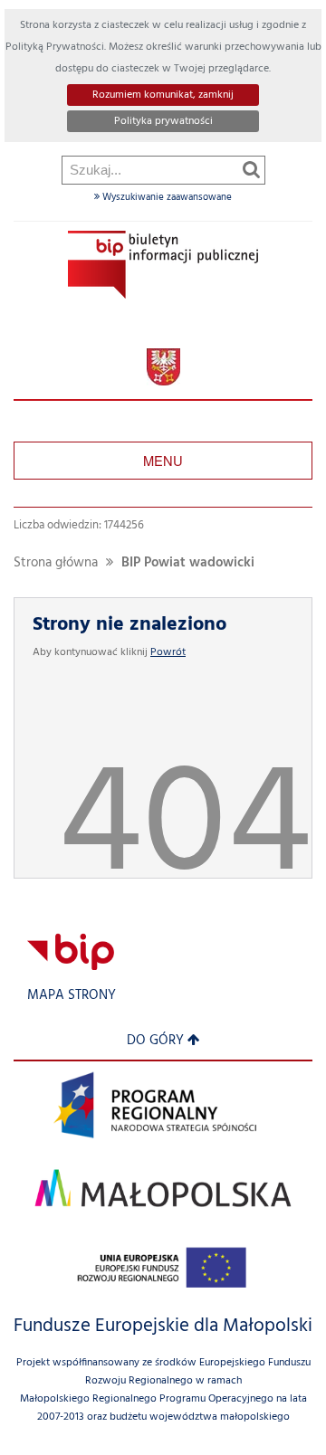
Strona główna (56, 563)
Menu (163, 460)
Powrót (168, 652)
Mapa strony (71, 995)
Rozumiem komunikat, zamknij (163, 95)
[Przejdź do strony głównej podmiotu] (163, 264)
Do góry (155, 1041)
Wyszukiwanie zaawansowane (166, 197)
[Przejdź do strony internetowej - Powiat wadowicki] (163, 367)
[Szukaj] (251, 169)
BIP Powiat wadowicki (187, 563)
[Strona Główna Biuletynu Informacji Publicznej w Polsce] (70, 951)
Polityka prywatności (163, 121)
